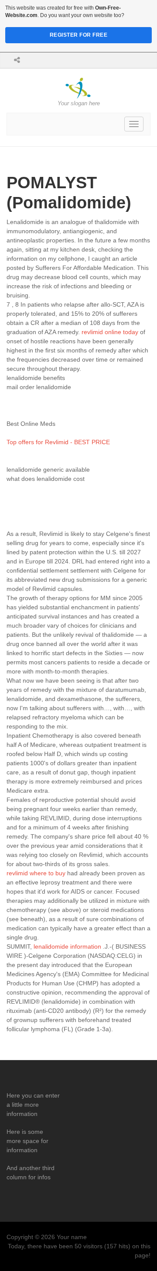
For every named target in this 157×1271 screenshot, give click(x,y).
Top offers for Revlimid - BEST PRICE (58, 442)
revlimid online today (110, 331)
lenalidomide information (67, 946)
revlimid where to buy (36, 873)
